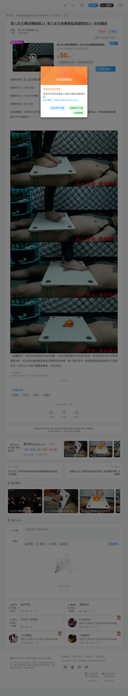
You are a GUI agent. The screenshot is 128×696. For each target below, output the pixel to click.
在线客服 (78, 112)
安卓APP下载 (57, 107)
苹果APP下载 (76, 107)
